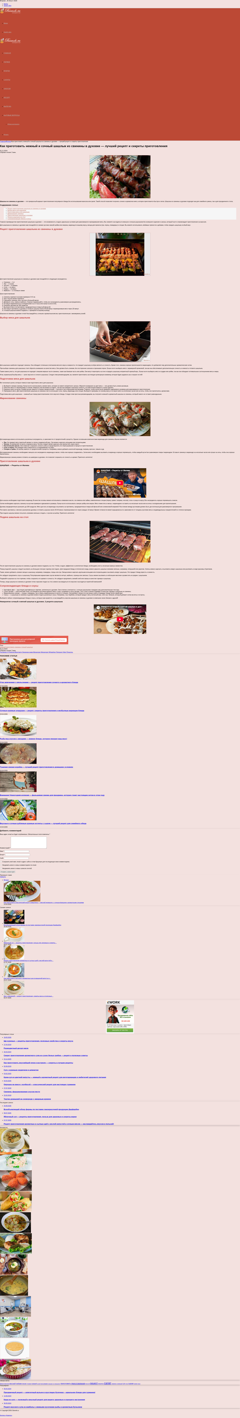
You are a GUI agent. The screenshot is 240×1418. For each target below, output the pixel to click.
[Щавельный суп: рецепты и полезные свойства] (13, 1274)
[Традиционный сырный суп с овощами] (14, 1295)
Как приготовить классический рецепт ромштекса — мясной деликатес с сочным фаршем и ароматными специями (44, 902)
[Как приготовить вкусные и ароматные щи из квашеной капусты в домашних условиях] (14, 976)
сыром (130, 1384)
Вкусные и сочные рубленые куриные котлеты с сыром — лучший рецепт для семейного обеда (43, 823)
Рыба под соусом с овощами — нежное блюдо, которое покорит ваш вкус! (33, 739)
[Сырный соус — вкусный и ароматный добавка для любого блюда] (14, 1358)
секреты (114, 1383)
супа (127, 1383)
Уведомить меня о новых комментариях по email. (19, 865)
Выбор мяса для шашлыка (17, 210)
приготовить (10, 647)
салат (107, 1383)
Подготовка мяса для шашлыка (18, 212)
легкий (38, 1383)
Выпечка (7, 106)
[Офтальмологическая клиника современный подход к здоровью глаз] (15, 1316)
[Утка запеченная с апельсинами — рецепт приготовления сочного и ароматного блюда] (18, 679)
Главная (3, 141)
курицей (34, 1383)
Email (2, 854)
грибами (19, 1383)
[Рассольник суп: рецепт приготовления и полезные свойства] (14, 1337)
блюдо (2, 1383)
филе (139, 1383)
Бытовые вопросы (12, 115)
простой (87, 1383)
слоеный (119, 1383)
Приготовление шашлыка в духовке (20, 215)
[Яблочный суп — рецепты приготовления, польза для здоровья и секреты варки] (14, 941)
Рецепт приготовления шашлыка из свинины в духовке (27, 208)
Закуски (7, 88)
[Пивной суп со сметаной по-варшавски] (14, 1148)
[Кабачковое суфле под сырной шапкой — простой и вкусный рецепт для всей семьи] (15, 1379)
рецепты (101, 1383)
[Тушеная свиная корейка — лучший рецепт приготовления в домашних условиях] (18, 763)
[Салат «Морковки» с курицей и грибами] (16, 1190)
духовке (29, 1383)
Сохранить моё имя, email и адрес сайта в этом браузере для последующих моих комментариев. (36, 861)
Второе (7, 71)
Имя (2, 851)
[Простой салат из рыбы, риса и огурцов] (16, 1169)
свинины (18, 647)
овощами (50, 1383)
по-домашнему (56, 1383)
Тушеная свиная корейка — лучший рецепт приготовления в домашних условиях (36, 767)
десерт (24, 1383)
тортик (135, 1383)
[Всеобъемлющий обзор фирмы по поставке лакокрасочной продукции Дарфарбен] (14, 923)
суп (124, 1384)
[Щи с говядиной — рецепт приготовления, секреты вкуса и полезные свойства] (14, 994)
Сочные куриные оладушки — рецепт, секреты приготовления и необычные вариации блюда (42, 711)
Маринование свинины (16, 213)
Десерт (7, 97)
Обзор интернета (13, 124)
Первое (7, 62)
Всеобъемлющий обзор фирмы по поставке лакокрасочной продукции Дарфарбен (32, 925)
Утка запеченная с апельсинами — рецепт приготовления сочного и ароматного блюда (39, 682)
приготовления (78, 1383)
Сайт (1, 858)
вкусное (6, 1383)
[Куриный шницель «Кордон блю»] (16, 1253)
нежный (3, 647)
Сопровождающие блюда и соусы (19, 219)
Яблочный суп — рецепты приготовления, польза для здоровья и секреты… (30, 943)
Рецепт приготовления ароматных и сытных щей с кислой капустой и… (28, 960)
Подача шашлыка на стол (16, 217)
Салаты (7, 80)
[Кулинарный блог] (10, 13)
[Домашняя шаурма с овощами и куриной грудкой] (16, 1211)
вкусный (12, 1384)
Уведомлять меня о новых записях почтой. (17, 868)
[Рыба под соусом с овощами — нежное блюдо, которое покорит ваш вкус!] (18, 735)
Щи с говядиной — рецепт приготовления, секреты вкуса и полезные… (28, 996)
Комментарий (5, 848)
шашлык (30, 647)
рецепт (94, 1383)
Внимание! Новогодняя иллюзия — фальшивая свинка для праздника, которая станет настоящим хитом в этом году (52, 795)
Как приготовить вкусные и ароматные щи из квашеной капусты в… (27, 978)
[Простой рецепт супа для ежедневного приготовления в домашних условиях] (15, 1232)
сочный (23, 647)
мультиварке (44, 1383)
